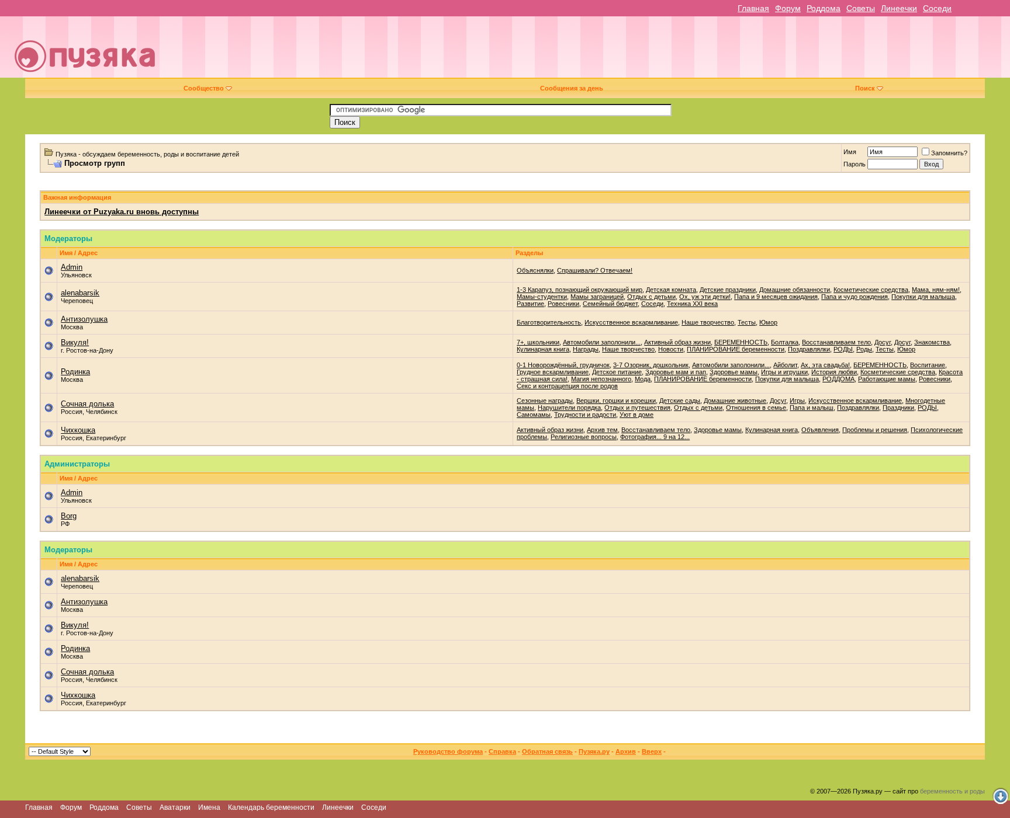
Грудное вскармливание (553, 371)
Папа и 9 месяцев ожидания (776, 296)
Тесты (747, 322)
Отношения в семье (756, 407)
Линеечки (899, 8)
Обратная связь (547, 751)
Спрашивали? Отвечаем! (594, 270)
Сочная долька (87, 403)
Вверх (652, 751)
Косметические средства (870, 289)
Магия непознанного (601, 378)
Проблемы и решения (874, 429)
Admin (71, 267)
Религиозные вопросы (584, 436)
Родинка (75, 371)
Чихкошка (78, 430)
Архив (625, 751)
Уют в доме (636, 414)
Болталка (784, 342)
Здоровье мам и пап (675, 371)
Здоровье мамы (734, 371)
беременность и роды (952, 791)
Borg (69, 515)
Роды (864, 349)
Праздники (898, 407)
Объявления (820, 429)
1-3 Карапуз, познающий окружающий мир (579, 289)
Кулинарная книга (543, 349)
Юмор (768, 322)
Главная (753, 8)
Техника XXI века (692, 303)
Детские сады (679, 400)
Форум (788, 8)
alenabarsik (80, 292)
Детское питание (617, 371)
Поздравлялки (809, 349)
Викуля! (75, 342)
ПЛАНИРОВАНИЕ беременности (735, 349)
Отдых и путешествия (637, 407)
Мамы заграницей (597, 296)
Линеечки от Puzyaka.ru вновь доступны (121, 211)
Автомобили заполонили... (602, 342)
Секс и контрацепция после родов (567, 385)
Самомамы (534, 414)
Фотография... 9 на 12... (655, 436)
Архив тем (602, 429)
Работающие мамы (886, 378)
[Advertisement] (586, 51)
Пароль (854, 164)
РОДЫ (843, 349)
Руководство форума (448, 751)
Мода (643, 378)
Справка (502, 751)
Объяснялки (535, 270)
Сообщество (204, 88)
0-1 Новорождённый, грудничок (563, 364)
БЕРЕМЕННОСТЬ (740, 342)
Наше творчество (708, 322)
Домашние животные (735, 400)
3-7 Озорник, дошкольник (651, 364)
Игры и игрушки (784, 371)
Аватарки (175, 807)
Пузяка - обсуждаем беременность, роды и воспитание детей (147, 154)
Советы (860, 8)
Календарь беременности (271, 807)
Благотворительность (549, 322)
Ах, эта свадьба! (825, 364)
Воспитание (927, 364)
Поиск (865, 88)
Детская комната (671, 289)
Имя (849, 151)
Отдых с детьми (651, 296)
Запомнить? (949, 152)
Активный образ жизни (677, 342)
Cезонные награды (545, 400)
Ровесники (563, 303)
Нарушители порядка (569, 407)
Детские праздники (728, 289)
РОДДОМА (838, 378)
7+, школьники (538, 342)
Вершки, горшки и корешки (616, 400)
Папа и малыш (811, 407)
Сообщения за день (571, 88)
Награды (586, 349)
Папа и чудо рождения (854, 296)
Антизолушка (84, 319)
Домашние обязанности (794, 289)
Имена (209, 807)
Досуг (882, 342)
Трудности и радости (585, 414)
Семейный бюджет (610, 303)
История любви (834, 371)
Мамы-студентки (542, 296)
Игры (797, 400)
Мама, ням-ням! (936, 289)
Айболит (785, 364)
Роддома (823, 8)
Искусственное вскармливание (631, 322)
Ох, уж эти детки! (705, 296)
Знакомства (932, 342)
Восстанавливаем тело (836, 342)
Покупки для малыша (923, 296)
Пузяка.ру (594, 751)
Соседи (937, 8)
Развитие (530, 303)
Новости (670, 349)
